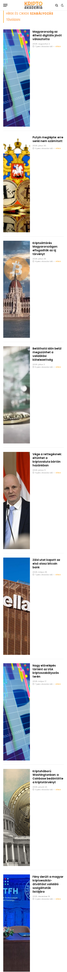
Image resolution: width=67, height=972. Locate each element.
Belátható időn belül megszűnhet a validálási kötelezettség (47, 354)
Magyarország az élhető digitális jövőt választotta (47, 35)
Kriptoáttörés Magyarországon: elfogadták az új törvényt (45, 248)
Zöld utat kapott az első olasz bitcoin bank (46, 563)
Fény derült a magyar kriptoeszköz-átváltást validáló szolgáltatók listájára (48, 884)
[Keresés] (57, 5)
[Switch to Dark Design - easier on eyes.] (62, 5)
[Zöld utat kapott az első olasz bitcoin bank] (16, 606)
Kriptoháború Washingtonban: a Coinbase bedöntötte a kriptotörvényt (48, 776)
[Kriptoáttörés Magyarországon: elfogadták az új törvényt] (16, 289)
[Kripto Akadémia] (33, 5)
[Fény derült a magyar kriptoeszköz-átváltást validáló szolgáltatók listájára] (16, 923)
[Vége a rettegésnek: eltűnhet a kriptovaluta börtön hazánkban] (16, 500)
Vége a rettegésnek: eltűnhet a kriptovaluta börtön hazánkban (47, 459)
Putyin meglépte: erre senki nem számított (48, 139)
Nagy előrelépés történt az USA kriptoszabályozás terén (46, 671)
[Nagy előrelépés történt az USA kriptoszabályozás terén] (16, 711)
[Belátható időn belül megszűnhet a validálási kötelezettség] (16, 394)
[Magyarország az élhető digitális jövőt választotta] (16, 78)
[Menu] (5, 5)
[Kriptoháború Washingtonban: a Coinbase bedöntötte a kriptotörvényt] (16, 817)
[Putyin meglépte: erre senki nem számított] (16, 183)
